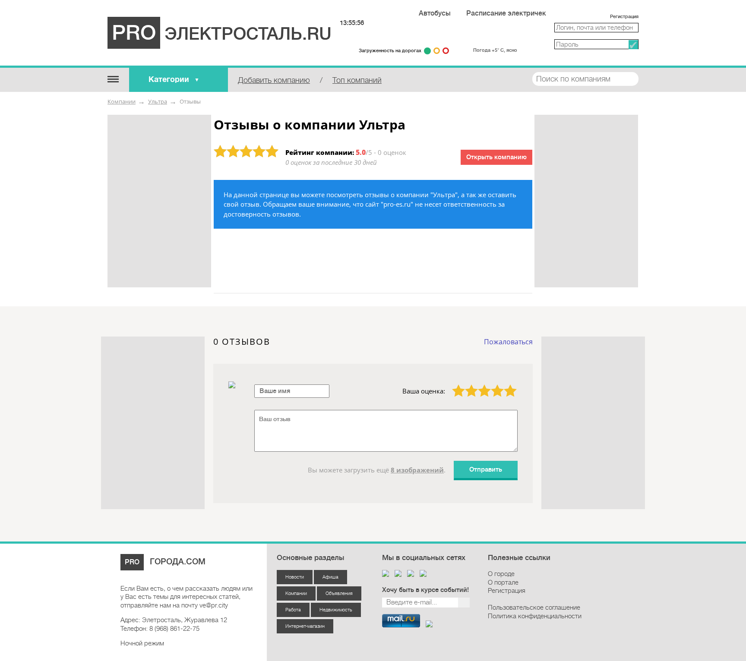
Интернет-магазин (305, 626)
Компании (121, 101)
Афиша (330, 577)
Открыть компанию (496, 157)
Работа (293, 610)
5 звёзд (505, 384)
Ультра (157, 101)
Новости (294, 577)
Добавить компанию (274, 80)
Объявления (339, 593)
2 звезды (466, 384)
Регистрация (624, 16)
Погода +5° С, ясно (495, 50)
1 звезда (453, 384)
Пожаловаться (508, 341)
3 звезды (479, 384)
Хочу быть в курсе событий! (425, 590)
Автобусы (435, 13)
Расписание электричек (506, 13)
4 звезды (492, 384)
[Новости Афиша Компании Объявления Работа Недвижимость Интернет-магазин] (112, 78)
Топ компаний (357, 80)
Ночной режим (142, 643)
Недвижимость (335, 610)
